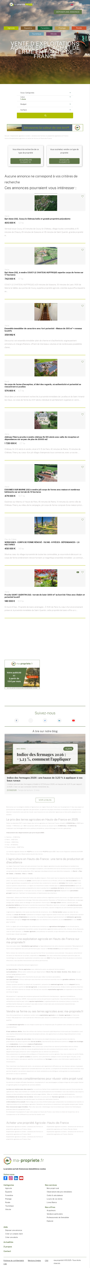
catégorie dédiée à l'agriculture (28, 807)
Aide (6, 1227)
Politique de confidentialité (14, 1260)
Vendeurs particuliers (55, 1214)
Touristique (36, 34)
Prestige (62, 28)
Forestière (45, 28)
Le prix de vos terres (54, 1199)
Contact (7, 1251)
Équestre (28, 28)
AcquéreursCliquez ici (25, 161)
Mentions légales (34, 1260)
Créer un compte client (14, 1234)
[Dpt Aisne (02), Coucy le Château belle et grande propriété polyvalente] (45, 219)
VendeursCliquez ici (64, 161)
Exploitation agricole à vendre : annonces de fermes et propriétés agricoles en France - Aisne (24, 1128)
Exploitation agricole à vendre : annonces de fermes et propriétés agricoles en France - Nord (24, 1133)
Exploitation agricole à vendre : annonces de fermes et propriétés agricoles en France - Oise (24, 1138)
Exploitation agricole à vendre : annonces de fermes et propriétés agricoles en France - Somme (65, 1133)
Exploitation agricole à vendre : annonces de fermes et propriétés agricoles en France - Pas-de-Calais (65, 1128)
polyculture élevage (25, 900)
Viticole (53, 34)
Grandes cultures (74, 878)
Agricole (11, 28)
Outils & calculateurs (55, 1195)
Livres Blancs (52, 1202)
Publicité (50, 1221)
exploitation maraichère (25, 929)
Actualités (8, 1242)
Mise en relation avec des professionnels (61, 1094)
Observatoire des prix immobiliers (59, 1192)
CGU (46, 1260)
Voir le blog (45, 800)
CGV (5, 1264)
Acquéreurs (51, 1210)
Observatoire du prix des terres (32, 854)
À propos (8, 1247)
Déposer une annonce (67, 12)
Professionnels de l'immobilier (58, 1217)
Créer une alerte (11, 1237)
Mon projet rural (53, 1188)
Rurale (79, 28)
